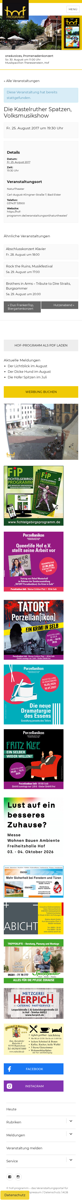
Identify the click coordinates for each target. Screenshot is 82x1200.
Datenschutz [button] (14, 1195)
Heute (11, 1109)
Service (12, 1161)
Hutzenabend (64, 305)
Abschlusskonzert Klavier (26, 249)
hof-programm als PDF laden (41, 345)
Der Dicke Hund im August (29, 372)
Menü (73, 9)
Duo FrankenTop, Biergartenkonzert (21, 307)
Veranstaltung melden (24, 1148)
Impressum (34, 1192)
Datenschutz (52, 1192)
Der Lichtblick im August (27, 366)
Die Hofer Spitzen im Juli (27, 377)
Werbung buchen (41, 392)
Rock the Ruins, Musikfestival (29, 266)
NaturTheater (15, 188)
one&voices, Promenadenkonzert (29, 56)
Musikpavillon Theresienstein (24, 62)
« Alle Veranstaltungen (22, 81)
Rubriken (13, 1122)
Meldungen (15, 1135)
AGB (65, 1192)
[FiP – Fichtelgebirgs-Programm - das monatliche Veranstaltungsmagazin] (41, 496)
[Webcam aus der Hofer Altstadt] (41, 431)
